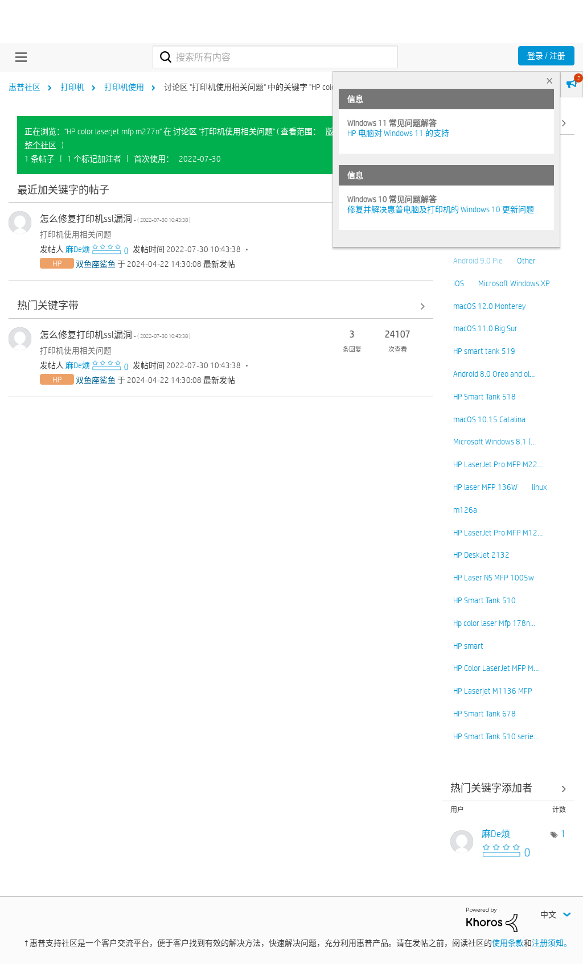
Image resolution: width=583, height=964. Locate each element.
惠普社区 (24, 87)
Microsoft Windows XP (514, 283)
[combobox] (275, 57)
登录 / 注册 (546, 56)
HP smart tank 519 (484, 351)
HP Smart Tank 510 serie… (496, 736)
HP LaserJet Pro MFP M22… (498, 464)
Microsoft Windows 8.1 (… (494, 441)
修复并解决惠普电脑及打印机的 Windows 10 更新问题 (440, 209)
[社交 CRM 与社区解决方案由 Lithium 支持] (492, 919)
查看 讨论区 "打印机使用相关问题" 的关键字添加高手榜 (508, 789)
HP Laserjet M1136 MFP (492, 691)
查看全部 (221, 190)
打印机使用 (124, 87)
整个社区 (40, 145)
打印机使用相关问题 (76, 234)
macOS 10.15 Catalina (489, 419)
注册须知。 (552, 943)
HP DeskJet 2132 (481, 555)
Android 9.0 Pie (478, 261)
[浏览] (18, 57)
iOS (458, 283)
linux (539, 487)
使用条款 (508, 943)
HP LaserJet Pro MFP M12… (498, 533)
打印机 (72, 87)
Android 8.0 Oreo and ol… (494, 374)
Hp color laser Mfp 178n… (494, 623)
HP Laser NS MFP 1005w (493, 577)
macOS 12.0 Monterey (489, 306)
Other (526, 261)
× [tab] (549, 80)
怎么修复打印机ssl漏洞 (115, 219)
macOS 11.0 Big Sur (485, 328)
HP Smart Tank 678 (484, 713)
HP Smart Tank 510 (484, 600)
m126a (465, 510)
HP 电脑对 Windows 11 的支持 (398, 133)
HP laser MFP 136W (485, 487)
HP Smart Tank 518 (484, 397)
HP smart (468, 646)
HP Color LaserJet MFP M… (496, 668)
